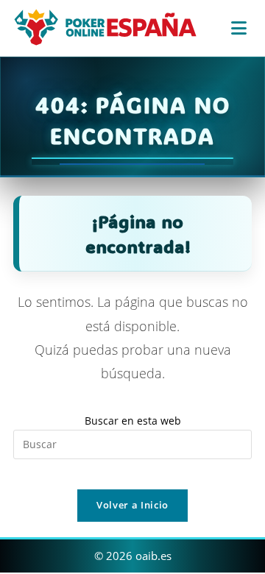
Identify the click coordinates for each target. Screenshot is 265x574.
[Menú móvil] (241, 28)
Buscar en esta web (133, 421)
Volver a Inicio (132, 504)
